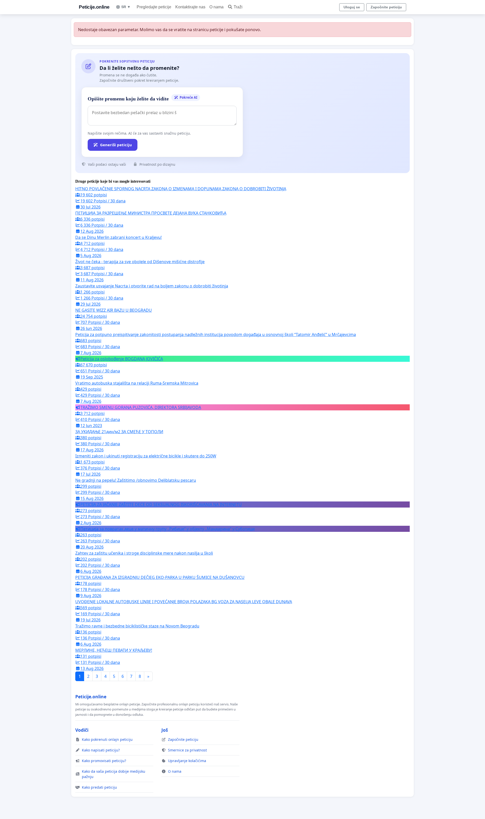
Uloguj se (352, 7)
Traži (238, 7)
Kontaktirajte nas (190, 7)
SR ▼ (126, 7)
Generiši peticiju (116, 144)
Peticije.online (94, 7)
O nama (216, 7)
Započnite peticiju (386, 7)
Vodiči (81, 730)
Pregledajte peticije (154, 7)
